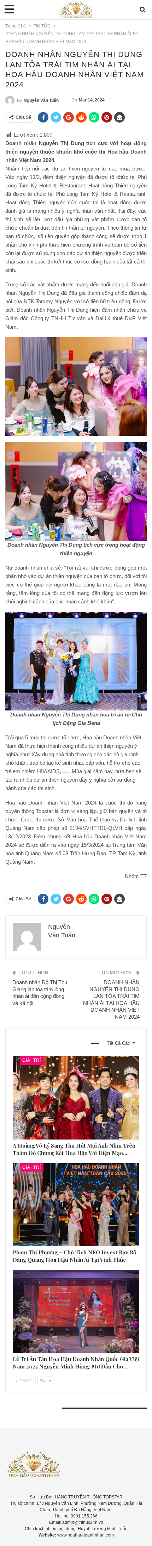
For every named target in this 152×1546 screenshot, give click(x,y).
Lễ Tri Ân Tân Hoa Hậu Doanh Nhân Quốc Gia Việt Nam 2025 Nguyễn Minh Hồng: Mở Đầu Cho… (76, 1362)
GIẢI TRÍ (31, 1060)
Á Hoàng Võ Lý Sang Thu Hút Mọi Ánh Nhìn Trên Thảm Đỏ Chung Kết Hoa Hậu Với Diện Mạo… (74, 1149)
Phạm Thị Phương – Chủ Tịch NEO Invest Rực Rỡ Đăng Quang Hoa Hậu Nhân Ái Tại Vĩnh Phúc (74, 1256)
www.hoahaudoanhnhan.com (85, 1535)
